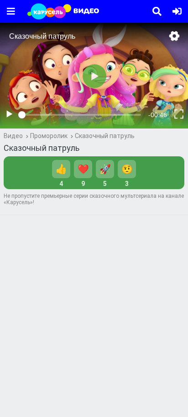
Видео (13, 135)
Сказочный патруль (105, 135)
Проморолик (49, 135)
